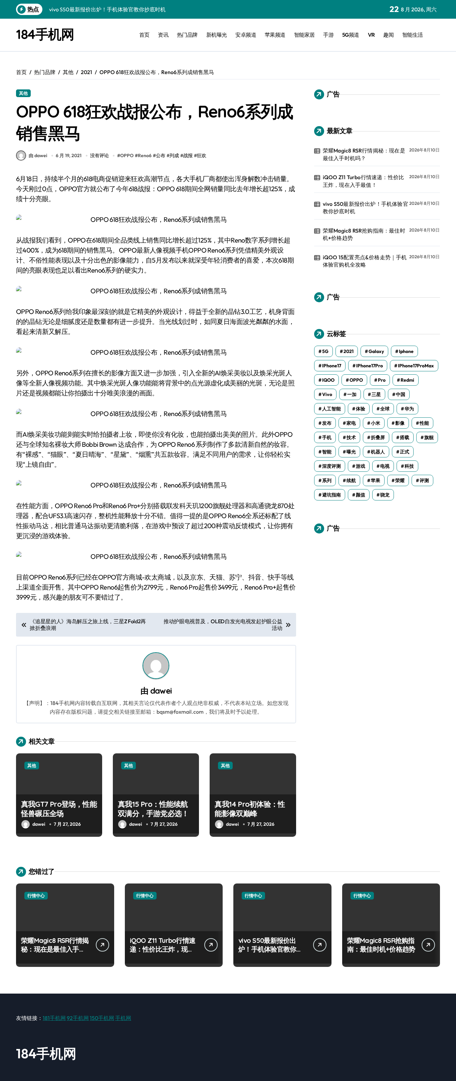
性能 (424, 423)
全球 (385, 409)
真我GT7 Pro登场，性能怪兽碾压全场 (59, 808)
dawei (161, 691)
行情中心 (36, 895)
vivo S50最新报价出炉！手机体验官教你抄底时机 (365, 208)
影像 (400, 423)
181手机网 (54, 1018)
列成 (174, 155)
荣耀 (400, 480)
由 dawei (38, 155)
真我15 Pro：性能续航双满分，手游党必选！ (153, 808)
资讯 (163, 34)
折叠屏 (378, 437)
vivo (327, 394)
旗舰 (429, 437)
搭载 (404, 437)
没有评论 (99, 155)
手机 (326, 437)
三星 (376, 394)
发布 (326, 423)
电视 (385, 466)
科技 (409, 466)
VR (371, 34)
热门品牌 (187, 34)
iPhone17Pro (369, 366)
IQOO (328, 380)
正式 (404, 452)
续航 (351, 480)
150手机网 (102, 1018)
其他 (23, 93)
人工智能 (331, 409)
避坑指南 (331, 495)
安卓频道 (245, 34)
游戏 (360, 466)
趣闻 (388, 34)
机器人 (378, 452)
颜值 (360, 495)
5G (325, 351)
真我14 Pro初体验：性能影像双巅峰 (250, 808)
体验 (360, 409)
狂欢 (201, 155)
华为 (409, 409)
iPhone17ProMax (416, 366)
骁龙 (385, 495)
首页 (144, 34)
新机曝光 (216, 34)
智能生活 (412, 34)
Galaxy (376, 351)
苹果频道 (275, 34)
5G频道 (350, 34)
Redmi (407, 380)
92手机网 (78, 1018)
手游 (328, 34)
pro (382, 380)
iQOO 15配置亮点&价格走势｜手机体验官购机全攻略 (365, 261)
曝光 (351, 452)
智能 (326, 452)
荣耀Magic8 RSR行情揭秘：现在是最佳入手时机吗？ (364, 154)
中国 (400, 394)
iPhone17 (331, 366)
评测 (424, 480)
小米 (375, 423)
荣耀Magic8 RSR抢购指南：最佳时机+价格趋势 (364, 234)
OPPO (127, 155)
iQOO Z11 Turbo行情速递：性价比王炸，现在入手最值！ (363, 181)
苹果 (375, 480)
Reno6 (145, 155)
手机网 (123, 1018)
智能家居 (304, 34)
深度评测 (331, 466)
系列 (326, 480)
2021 (349, 351)
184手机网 (45, 34)
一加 (352, 394)
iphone (406, 351)
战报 (188, 155)
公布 (160, 155)
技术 (351, 437)
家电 (351, 423)
